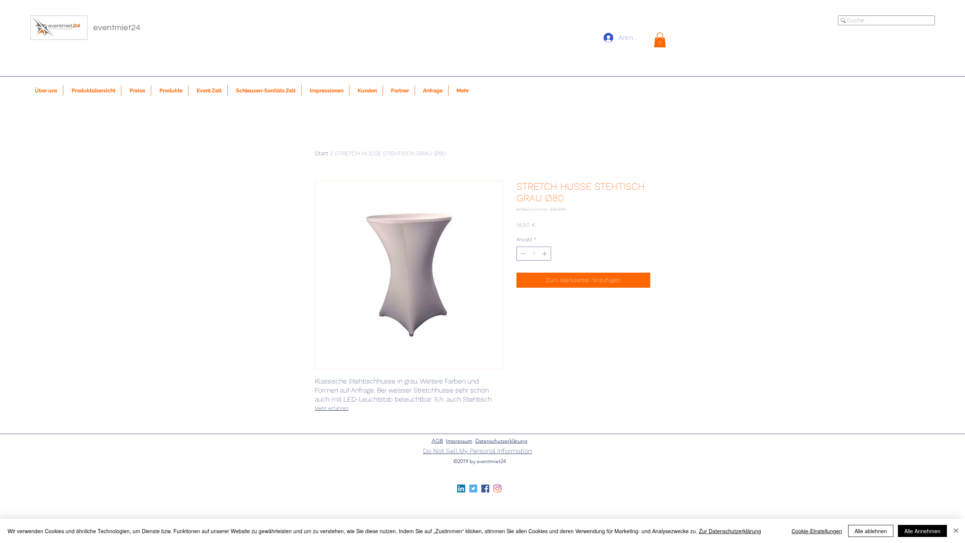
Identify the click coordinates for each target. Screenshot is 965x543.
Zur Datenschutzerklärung (730, 531)
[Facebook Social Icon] (485, 488)
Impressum (459, 440)
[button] (660, 39)
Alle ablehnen (871, 531)
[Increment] (545, 253)
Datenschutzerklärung (501, 440)
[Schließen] (955, 531)
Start (321, 153)
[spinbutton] (534, 253)
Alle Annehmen (922, 531)
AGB (437, 440)
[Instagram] (497, 488)
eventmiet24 (116, 27)
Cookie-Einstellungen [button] (817, 531)
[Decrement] (522, 253)
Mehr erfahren (332, 408)
